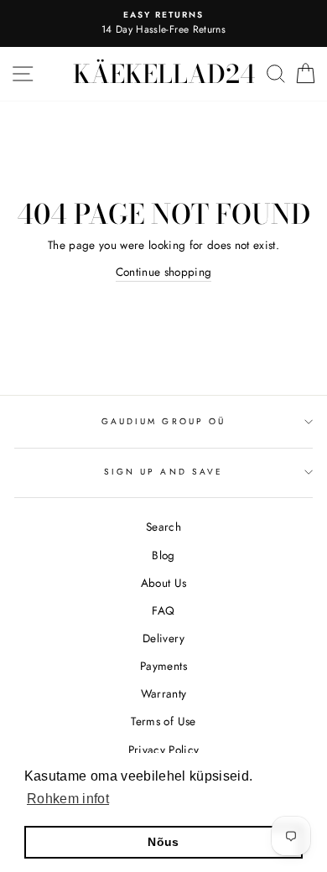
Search (163, 526)
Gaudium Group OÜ (163, 421)
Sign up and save (163, 471)
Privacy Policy (164, 749)
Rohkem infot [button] (68, 799)
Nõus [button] (163, 842)
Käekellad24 (164, 73)
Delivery (163, 638)
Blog (163, 555)
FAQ (163, 610)
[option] (163, 23)
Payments (163, 665)
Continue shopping (164, 271)
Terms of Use (163, 721)
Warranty (164, 693)
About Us (164, 582)
